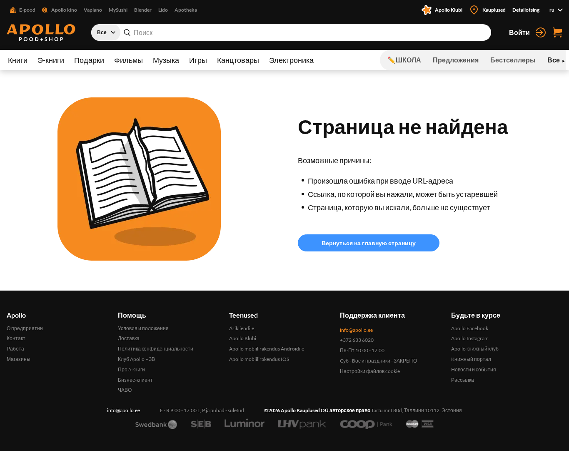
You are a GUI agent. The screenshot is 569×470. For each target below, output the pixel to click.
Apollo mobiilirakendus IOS (259, 359)
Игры (198, 60)
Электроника (291, 60)
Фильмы (128, 60)
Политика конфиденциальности (155, 349)
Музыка (166, 60)
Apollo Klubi (242, 338)
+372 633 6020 (357, 340)
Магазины (18, 359)
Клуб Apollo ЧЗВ (136, 359)
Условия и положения (143, 328)
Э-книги (50, 60)
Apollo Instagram (470, 338)
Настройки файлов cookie (370, 371)
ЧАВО (125, 390)
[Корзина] (557, 32)
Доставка (129, 338)
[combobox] (291, 32)
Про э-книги (131, 369)
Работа (15, 349)
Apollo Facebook (469, 328)
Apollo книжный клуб (475, 349)
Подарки (89, 60)
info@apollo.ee (356, 330)
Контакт (16, 338)
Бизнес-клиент (135, 380)
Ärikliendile (241, 328)
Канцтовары (238, 60)
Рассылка (462, 380)
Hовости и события (473, 369)
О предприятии (25, 328)
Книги (17, 60)
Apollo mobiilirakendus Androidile (266, 349)
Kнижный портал (471, 359)
